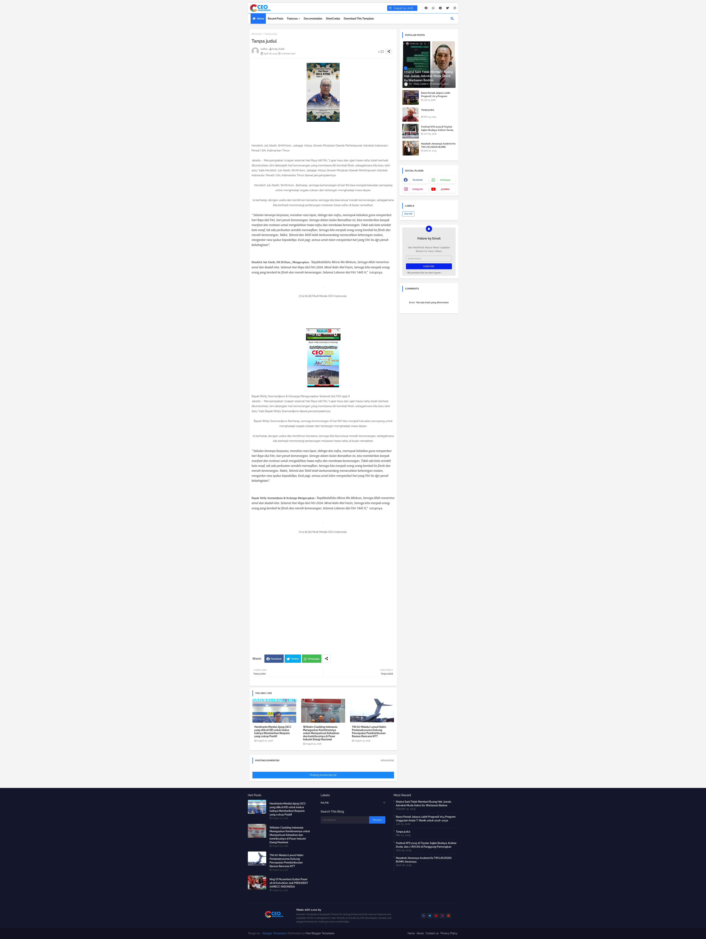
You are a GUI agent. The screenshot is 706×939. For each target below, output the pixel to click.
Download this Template (359, 18)
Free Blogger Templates (320, 933)
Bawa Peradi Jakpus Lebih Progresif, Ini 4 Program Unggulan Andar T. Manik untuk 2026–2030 (435, 98)
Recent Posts (275, 18)
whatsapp (445, 180)
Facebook (276, 658)
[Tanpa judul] (410, 114)
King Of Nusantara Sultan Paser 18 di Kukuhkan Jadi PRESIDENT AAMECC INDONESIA (289, 883)
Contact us (432, 933)
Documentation (313, 18)
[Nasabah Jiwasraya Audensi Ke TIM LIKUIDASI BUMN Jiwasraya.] (410, 148)
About (420, 933)
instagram (417, 189)
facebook (418, 180)
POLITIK (408, 214)
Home (260, 18)
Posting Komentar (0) (323, 775)
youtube (445, 189)
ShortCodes (333, 18)
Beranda (256, 34)
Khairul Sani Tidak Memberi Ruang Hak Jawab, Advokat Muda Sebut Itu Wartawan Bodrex (424, 803)
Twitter (295, 658)
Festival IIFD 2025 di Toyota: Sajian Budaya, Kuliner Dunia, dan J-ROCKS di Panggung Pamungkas (437, 131)
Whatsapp (313, 658)
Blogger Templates (274, 933)
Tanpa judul (427, 109)
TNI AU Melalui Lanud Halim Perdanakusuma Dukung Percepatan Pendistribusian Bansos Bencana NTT (369, 731)
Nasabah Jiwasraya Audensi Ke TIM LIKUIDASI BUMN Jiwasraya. (438, 147)
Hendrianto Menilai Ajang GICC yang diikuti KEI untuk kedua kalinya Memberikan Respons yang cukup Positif (272, 731)
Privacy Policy (449, 933)
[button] (452, 18)
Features (292, 18)
